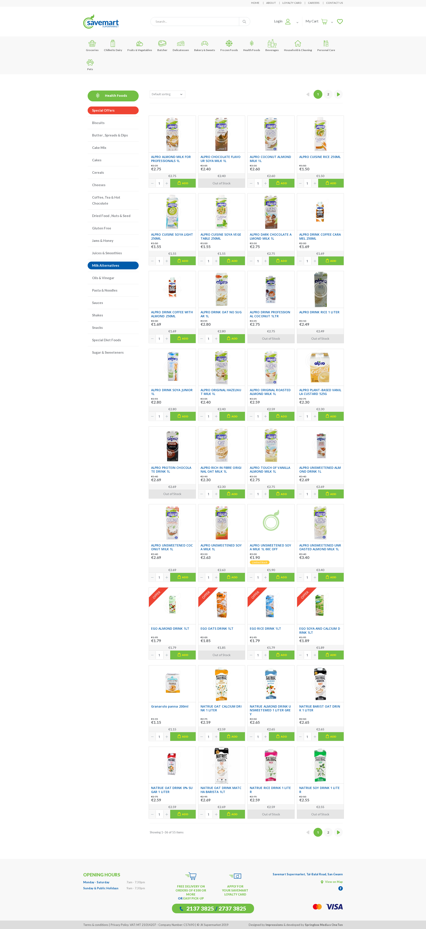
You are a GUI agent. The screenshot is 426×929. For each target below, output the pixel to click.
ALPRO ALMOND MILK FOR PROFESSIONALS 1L (171, 159)
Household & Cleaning (298, 50)
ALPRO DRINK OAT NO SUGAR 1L (221, 314)
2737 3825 (232, 908)
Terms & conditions (95, 925)
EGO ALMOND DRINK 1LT (170, 629)
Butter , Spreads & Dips (110, 135)
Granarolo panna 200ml (169, 706)
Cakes (96, 160)
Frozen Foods (229, 50)
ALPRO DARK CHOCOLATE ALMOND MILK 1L (271, 236)
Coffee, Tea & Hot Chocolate (106, 200)
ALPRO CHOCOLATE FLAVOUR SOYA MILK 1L (221, 159)
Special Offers (103, 110)
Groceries (92, 50)
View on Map (333, 882)
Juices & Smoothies (107, 253)
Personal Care (326, 50)
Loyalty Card (291, 2)
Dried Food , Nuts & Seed (111, 216)
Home (255, 2)
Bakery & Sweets (204, 50)
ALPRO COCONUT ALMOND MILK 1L (270, 159)
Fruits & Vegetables (139, 50)
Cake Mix (99, 148)
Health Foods (251, 50)
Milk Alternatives (105, 265)
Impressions (274, 925)
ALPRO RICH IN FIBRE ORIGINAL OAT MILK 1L (221, 469)
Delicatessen (181, 50)
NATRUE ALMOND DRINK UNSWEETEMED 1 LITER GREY (270, 710)
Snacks (97, 327)
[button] (282, 21)
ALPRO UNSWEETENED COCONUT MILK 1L (172, 547)
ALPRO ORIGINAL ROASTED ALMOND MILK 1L (270, 392)
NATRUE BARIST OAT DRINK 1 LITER (319, 708)
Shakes (97, 315)
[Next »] (338, 94)
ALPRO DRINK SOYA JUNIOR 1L (172, 392)
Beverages (272, 50)
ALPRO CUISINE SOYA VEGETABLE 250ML (221, 236)
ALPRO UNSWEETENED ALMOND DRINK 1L (320, 469)
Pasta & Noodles (104, 290)
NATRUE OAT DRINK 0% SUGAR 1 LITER (172, 790)
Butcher (162, 50)
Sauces (97, 303)
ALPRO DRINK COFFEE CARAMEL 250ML (320, 236)
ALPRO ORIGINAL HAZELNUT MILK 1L (221, 392)
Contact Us (334, 2)
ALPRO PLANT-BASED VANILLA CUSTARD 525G (320, 392)
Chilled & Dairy (113, 50)
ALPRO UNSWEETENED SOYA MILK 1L (221, 547)
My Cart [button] (312, 21)
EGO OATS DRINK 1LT (217, 629)
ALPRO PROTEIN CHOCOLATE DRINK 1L (171, 469)
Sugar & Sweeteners (108, 352)
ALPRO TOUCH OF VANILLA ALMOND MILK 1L (270, 469)
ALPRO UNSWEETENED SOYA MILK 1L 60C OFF (270, 547)
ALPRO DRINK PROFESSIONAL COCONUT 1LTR (270, 314)
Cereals (98, 172)
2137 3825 (200, 908)
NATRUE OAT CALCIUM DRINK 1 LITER (221, 708)
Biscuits (98, 123)
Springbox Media (317, 925)
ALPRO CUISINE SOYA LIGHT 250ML (172, 236)
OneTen (337, 925)
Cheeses (98, 185)
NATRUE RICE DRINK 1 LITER (270, 790)
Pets (90, 69)
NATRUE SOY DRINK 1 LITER (319, 790)
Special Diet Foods (106, 340)
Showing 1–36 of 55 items (166, 832)
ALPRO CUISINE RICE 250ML (320, 157)
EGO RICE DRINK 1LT (265, 629)
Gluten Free (101, 228)
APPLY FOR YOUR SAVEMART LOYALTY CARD (235, 890)
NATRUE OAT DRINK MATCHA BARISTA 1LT (221, 790)
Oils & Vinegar (103, 278)
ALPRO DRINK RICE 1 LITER (319, 312)
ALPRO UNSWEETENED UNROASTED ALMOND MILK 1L (320, 547)
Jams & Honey (102, 241)
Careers (314, 2)
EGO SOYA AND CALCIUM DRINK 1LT (319, 630)
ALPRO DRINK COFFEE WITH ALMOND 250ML (172, 314)
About (271, 2)
